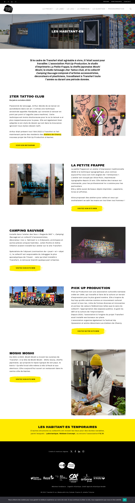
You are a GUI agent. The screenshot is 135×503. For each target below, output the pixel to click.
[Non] (132, 500)
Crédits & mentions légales (58, 451)
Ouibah (71, 492)
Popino (77, 492)
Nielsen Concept (67, 434)
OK (125, 500)
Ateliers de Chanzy (52, 134)
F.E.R (101, 434)
